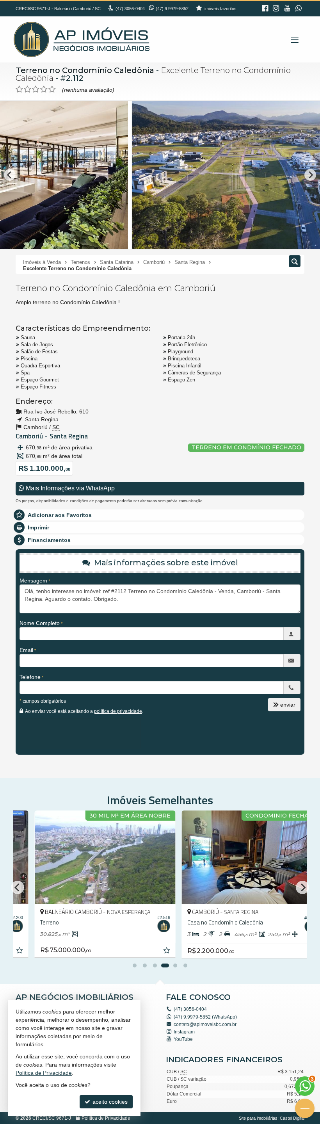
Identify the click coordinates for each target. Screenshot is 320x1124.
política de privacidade (118, 711)
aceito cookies (109, 1102)
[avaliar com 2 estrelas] (27, 89)
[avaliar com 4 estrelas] (44, 89)
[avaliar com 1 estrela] (19, 89)
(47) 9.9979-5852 (172, 8)
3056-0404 (130, 8)
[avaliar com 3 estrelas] (35, 89)
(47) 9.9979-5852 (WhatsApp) (205, 1017)
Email (26, 650)
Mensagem (33, 580)
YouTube (183, 1039)
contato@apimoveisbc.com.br (205, 1024)
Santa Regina (69, 436)
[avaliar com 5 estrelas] (52, 89)
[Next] (310, 175)
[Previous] (10, 175)
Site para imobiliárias (258, 1118)
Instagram (184, 1032)
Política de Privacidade (106, 1118)
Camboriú (29, 436)
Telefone (30, 677)
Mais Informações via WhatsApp (69, 488)
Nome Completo (40, 623)
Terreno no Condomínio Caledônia (85, 70)
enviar (287, 705)
